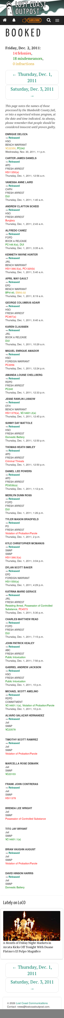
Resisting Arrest (14, 605)
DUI (7, 196)
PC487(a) (10, 316)
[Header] (32, 8)
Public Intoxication (15, 657)
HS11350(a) (12, 172)
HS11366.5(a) (13, 268)
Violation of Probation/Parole (21, 533)
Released (14, 137)
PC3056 (9, 365)
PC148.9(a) (11, 244)
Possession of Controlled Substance (25, 818)
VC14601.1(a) (13, 705)
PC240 (9, 389)
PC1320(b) (29, 268)
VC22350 (10, 148)
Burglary (10, 220)
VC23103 (10, 774)
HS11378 (10, 798)
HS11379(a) (12, 413)
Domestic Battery (15, 437)
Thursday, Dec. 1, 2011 (32, 77)
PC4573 (23, 609)
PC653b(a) (11, 485)
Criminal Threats (14, 461)
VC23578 (10, 729)
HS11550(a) (12, 581)
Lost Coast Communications (32, 1003)
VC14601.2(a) (28, 413)
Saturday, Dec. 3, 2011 (32, 92)
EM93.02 (21, 292)
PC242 (21, 148)
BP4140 (9, 292)
